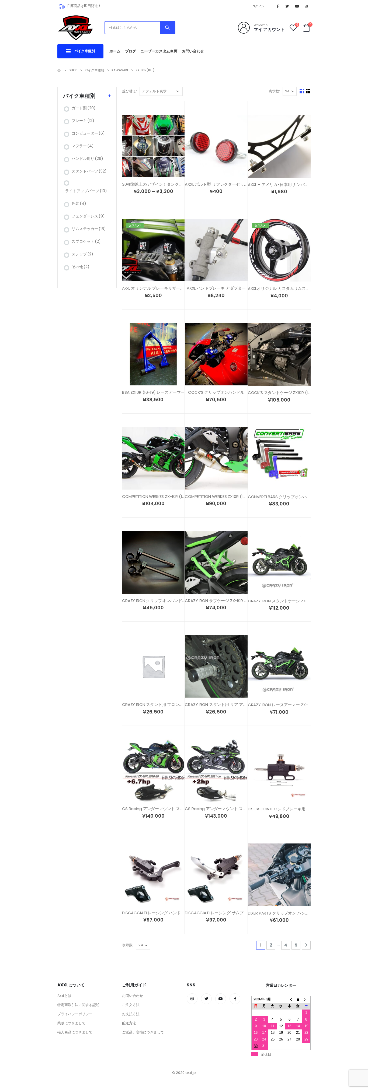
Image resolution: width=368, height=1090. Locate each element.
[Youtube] (297, 6)
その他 (80, 266)
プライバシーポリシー (74, 1014)
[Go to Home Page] (59, 70)
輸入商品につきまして (74, 1032)
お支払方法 (131, 1014)
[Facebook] (278, 6)
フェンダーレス (88, 216)
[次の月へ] (306, 999)
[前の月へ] (289, 999)
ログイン (258, 6)
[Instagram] (306, 6)
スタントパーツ (89, 171)
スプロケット (86, 241)
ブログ (130, 51)
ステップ (82, 254)
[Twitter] (287, 6)
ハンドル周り (87, 158)
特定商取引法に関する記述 (78, 1004)
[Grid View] (301, 91)
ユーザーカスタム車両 (159, 51)
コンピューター (88, 133)
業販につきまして (71, 1023)
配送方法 (129, 1023)
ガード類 (84, 108)
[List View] (308, 91)
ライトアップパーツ (86, 191)
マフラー (83, 146)
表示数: (274, 91)
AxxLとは (64, 995)
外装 (79, 203)
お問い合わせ (193, 51)
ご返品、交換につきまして (143, 1032)
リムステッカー (89, 228)
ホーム (114, 51)
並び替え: (129, 91)
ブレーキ (83, 120)
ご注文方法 (131, 1004)
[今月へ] (298, 999)
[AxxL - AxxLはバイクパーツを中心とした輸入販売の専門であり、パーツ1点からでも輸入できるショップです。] (75, 27)
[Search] (167, 28)
